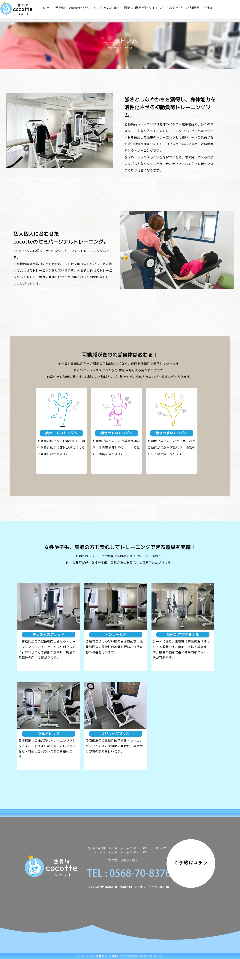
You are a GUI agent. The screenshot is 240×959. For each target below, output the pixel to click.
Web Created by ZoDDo (147, 956)
